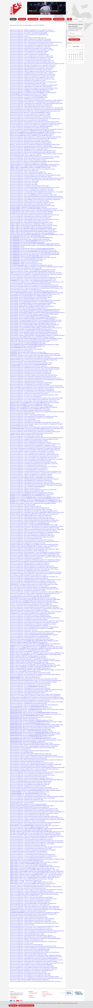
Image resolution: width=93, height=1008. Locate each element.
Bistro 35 (45, 991)
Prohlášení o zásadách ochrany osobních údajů (66, 1003)
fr (68, 19)
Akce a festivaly (33, 19)
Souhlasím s (76, 37)
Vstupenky (22, 19)
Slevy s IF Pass (46, 993)
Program (13, 19)
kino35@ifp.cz (32, 997)
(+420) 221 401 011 (33, 993)
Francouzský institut (48, 994)
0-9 (13, 25)
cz (70, 19)
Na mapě (13, 997)
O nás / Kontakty (58, 19)
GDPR (44, 996)
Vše (11, 25)
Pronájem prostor (45, 19)
